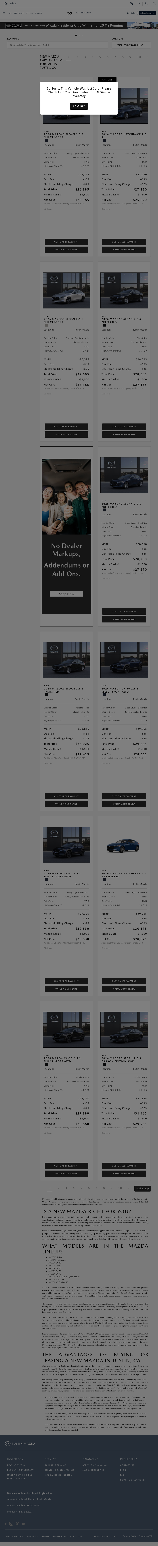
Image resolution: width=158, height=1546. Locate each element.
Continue (79, 106)
